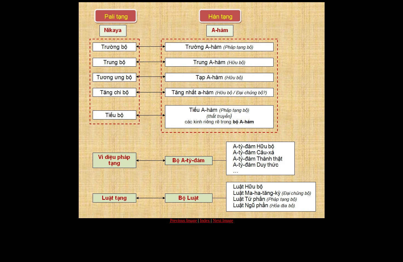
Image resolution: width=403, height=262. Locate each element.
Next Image (223, 220)
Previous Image (183, 220)
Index (205, 220)
